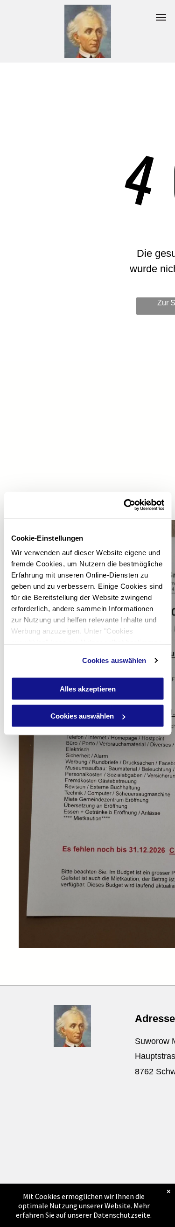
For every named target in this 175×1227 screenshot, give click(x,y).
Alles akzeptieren (88, 688)
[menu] (161, 17)
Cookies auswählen (114, 660)
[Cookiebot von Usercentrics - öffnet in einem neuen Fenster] (124, 505)
